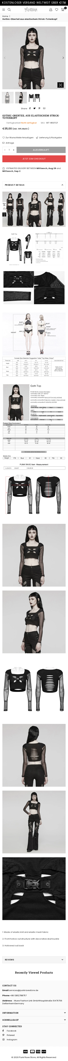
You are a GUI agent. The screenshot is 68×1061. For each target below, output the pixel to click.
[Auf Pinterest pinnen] (39, 108)
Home (5, 16)
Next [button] (63, 58)
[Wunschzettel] (57, 9)
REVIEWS (9, 959)
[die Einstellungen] (51, 9)
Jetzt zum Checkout (34, 158)
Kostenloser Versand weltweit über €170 (34, 3)
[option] (34, 58)
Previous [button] (4, 58)
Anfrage (9, 143)
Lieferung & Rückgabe (50, 137)
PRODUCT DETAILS (14, 185)
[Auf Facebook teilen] (30, 108)
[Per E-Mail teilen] (44, 108)
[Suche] (9, 9)
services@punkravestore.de (23, 990)
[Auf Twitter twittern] (35, 108)
